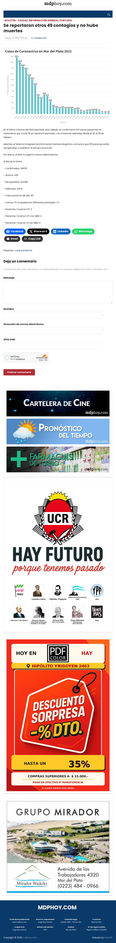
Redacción (41, 37)
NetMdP (109, 937)
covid (17, 250)
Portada (66, 20)
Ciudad (23, 20)
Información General (44, 20)
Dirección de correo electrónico (23, 324)
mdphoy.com (57, 907)
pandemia (26, 250)
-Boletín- (10, 20)
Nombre (8, 309)
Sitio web (9, 339)
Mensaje (8, 278)
